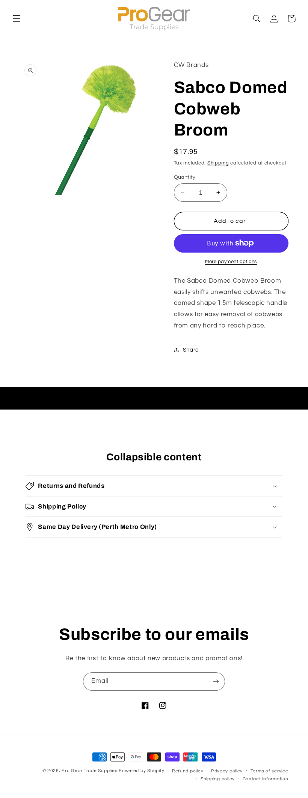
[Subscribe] (216, 681)
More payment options (231, 261)
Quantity (185, 177)
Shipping (218, 163)
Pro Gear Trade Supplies (89, 771)
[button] (16, 18)
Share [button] (191, 350)
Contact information (265, 779)
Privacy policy (227, 771)
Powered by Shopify (141, 771)
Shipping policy (218, 779)
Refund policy (188, 771)
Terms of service (269, 771)
